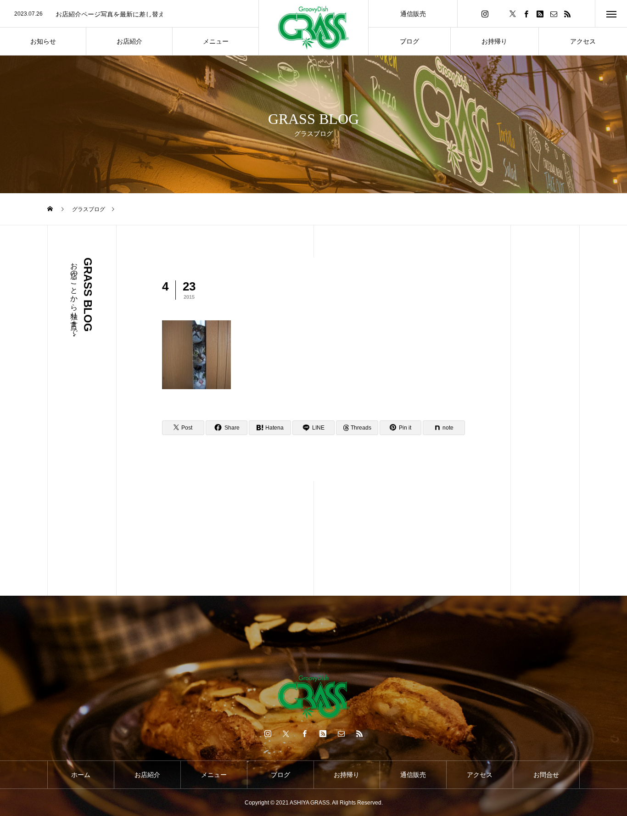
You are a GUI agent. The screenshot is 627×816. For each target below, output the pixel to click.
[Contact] (554, 13)
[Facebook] (526, 13)
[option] (129, 14)
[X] (513, 13)
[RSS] (568, 13)
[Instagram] (485, 13)
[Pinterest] (540, 13)
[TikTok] (499, 13)
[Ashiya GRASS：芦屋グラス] (313, 27)
